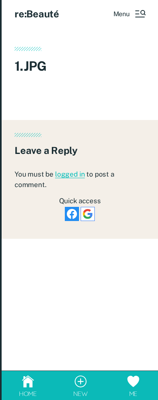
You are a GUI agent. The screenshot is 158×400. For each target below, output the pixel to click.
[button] (129, 14)
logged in (70, 174)
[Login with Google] (88, 214)
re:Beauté (37, 14)
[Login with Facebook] (72, 214)
